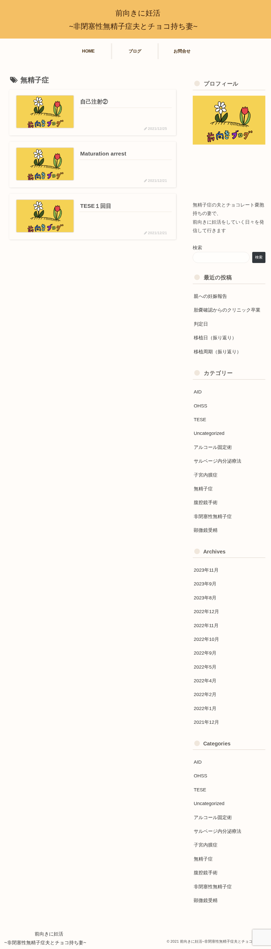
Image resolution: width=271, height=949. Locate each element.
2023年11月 (206, 570)
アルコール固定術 (213, 447)
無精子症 (203, 488)
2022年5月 (205, 667)
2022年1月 (205, 708)
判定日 (201, 324)
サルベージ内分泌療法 (217, 461)
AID (198, 391)
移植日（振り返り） (215, 337)
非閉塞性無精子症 (213, 516)
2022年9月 (205, 653)
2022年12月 (206, 611)
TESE (200, 419)
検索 (197, 247)
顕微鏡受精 (206, 530)
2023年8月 (205, 597)
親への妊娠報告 (210, 296)
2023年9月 (205, 583)
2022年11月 (206, 625)
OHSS (200, 405)
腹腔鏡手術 (206, 502)
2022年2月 (205, 694)
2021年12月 (206, 722)
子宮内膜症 (206, 475)
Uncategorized (209, 433)
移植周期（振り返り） (217, 351)
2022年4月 (205, 680)
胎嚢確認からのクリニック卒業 (227, 310)
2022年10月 (206, 639)
